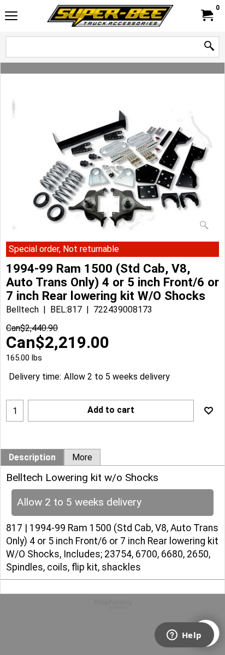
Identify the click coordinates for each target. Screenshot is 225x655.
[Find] (209, 46)
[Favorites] (208, 410)
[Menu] (11, 17)
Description (32, 457)
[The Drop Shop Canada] (110, 16)
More (82, 457)
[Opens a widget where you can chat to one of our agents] (184, 636)
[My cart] (206, 15)
